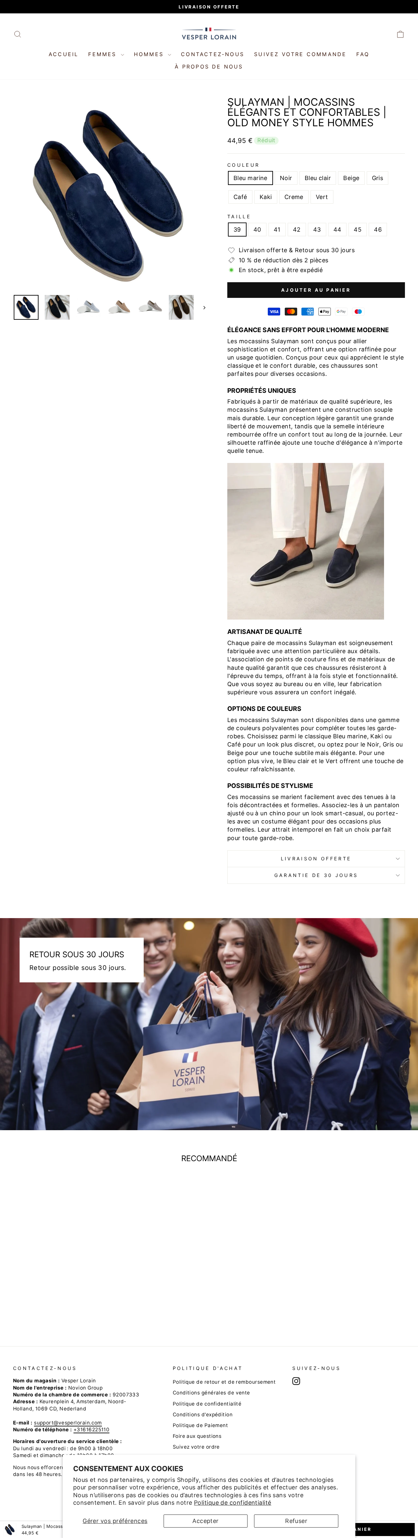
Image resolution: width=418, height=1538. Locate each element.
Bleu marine (250, 178)
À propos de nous (209, 66)
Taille (239, 216)
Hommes (150, 54)
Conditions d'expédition (203, 1414)
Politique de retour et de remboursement (224, 1382)
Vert (322, 196)
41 (277, 229)
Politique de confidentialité (232, 1502)
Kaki (266, 196)
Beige (351, 178)
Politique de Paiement (200, 1425)
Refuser (296, 1520)
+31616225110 (91, 1429)
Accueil (63, 54)
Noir (286, 178)
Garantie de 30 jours (316, 875)
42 (297, 229)
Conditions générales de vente (211, 1393)
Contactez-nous (212, 54)
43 (317, 229)
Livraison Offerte (316, 858)
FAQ (362, 54)
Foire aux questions (197, 1436)
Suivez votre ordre (196, 1447)
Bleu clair (318, 178)
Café (240, 196)
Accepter (205, 1520)
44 (337, 229)
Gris (377, 178)
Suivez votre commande (300, 54)
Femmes (103, 54)
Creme (293, 196)
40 (257, 229)
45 (358, 229)
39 (237, 229)
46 (378, 229)
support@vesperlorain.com (68, 1423)
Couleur (243, 165)
